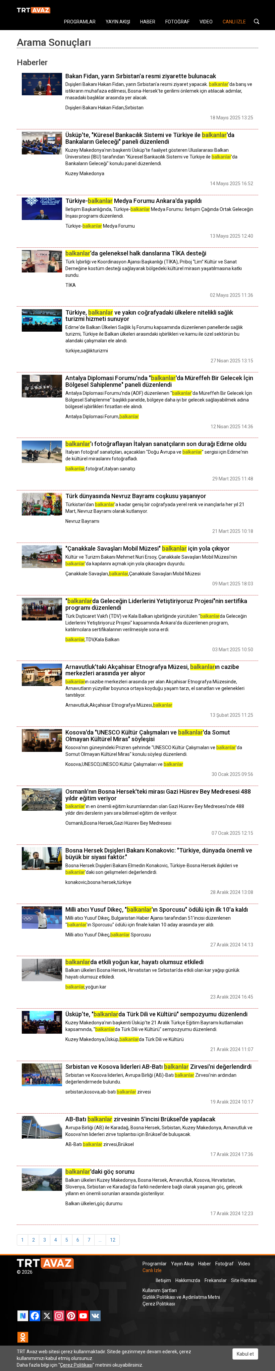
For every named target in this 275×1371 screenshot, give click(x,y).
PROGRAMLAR (80, 21)
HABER (147, 21)
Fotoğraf (224, 1263)
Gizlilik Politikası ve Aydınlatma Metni (181, 1297)
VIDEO (206, 21)
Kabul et (245, 1354)
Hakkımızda (187, 1280)
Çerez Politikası (159, 1303)
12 (112, 1240)
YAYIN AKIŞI (118, 21)
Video (244, 1263)
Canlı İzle (152, 1270)
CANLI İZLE (234, 21)
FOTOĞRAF (177, 21)
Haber (204, 1263)
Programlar (155, 1263)
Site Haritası (244, 1280)
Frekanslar (216, 1280)
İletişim (163, 1280)
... (100, 1240)
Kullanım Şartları (160, 1290)
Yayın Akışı (182, 1263)
